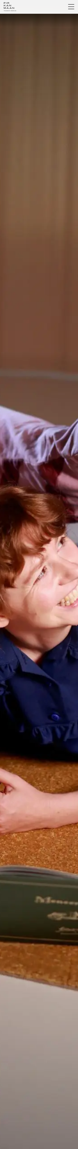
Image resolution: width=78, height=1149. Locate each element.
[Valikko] (71, 7)
